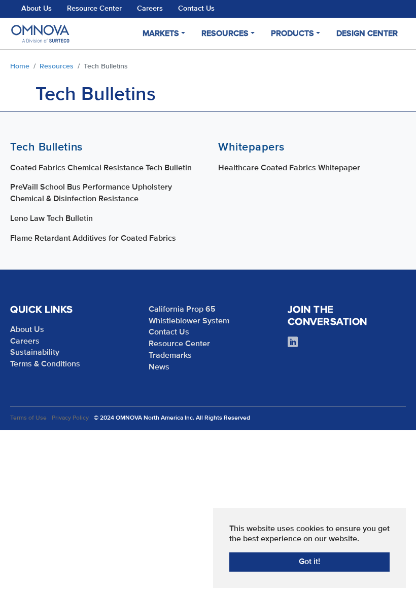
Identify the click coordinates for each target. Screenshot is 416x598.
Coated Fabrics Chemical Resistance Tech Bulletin (101, 168)
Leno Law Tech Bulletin (51, 219)
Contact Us (196, 8)
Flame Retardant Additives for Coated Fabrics (93, 239)
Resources (225, 34)
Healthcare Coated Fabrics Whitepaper (289, 168)
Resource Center (94, 8)
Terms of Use (28, 418)
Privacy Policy (70, 418)
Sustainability (34, 353)
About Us (36, 8)
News (159, 367)
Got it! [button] (309, 562)
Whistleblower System (189, 321)
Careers (150, 8)
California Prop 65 (182, 310)
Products (292, 34)
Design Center (367, 34)
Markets (161, 34)
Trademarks (170, 356)
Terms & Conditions (45, 364)
